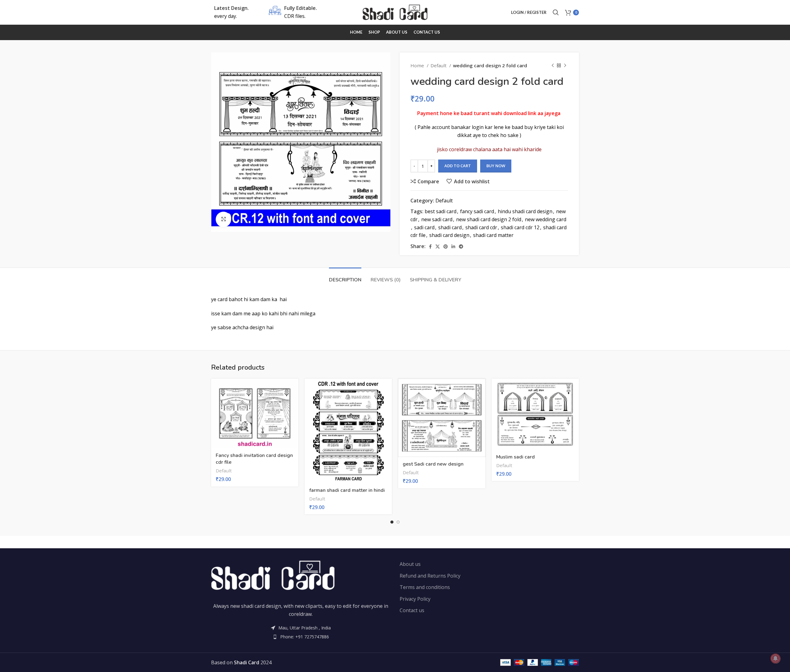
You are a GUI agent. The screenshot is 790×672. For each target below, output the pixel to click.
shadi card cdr (481, 227)
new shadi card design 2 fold (488, 219)
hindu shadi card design (525, 211)
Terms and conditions (425, 587)
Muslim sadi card (515, 457)
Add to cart (457, 165)
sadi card (424, 227)
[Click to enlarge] (223, 219)
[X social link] (438, 247)
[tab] (345, 277)
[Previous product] (553, 65)
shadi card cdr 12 (520, 227)
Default (439, 65)
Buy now (495, 165)
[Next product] (565, 65)
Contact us (412, 610)
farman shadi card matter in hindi (347, 490)
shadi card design (449, 235)
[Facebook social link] (430, 247)
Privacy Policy (415, 598)
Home (417, 65)
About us (410, 564)
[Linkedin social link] (453, 247)
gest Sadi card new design (433, 464)
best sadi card (440, 211)
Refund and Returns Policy (430, 575)
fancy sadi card (477, 211)
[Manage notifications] (775, 658)
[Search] (556, 12)
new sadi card (436, 219)
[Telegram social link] (461, 247)
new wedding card (545, 219)
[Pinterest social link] (446, 247)
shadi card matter (493, 235)
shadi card (450, 227)
